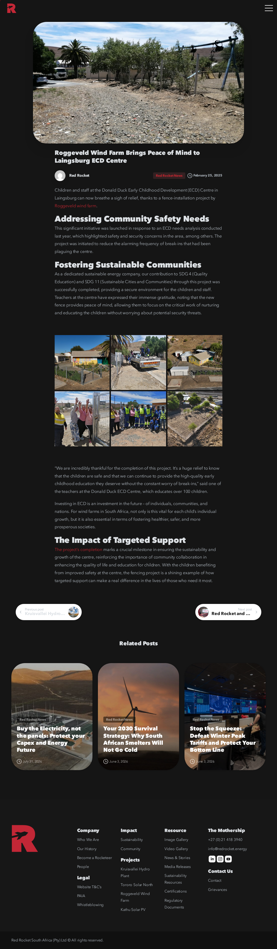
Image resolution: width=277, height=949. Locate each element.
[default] (82, 362)
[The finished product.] (138, 362)
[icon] (212, 859)
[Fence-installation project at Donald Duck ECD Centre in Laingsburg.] (138, 418)
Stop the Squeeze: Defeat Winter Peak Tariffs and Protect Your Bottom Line (223, 739)
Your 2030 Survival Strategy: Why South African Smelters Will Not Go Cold (133, 739)
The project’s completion (78, 550)
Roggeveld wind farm (75, 206)
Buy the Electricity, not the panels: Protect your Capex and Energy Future (51, 739)
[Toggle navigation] (268, 8)
